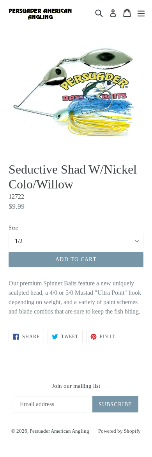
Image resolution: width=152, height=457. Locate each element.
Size (13, 228)
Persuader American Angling (60, 431)
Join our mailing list (76, 386)
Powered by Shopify (119, 431)
